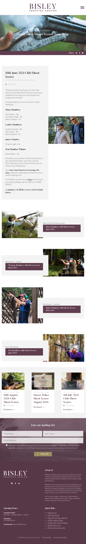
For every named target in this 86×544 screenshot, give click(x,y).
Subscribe (44, 454)
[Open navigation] (78, 7)
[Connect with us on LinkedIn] (19, 483)
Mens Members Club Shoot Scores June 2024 (60, 228)
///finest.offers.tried (19, 524)
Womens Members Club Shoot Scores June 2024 (24, 266)
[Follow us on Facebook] (15, 483)
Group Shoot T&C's (60, 537)
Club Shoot (12, 84)
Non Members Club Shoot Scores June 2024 (22, 352)
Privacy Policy (46, 537)
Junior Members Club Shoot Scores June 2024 (60, 309)
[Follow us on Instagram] (11, 483)
